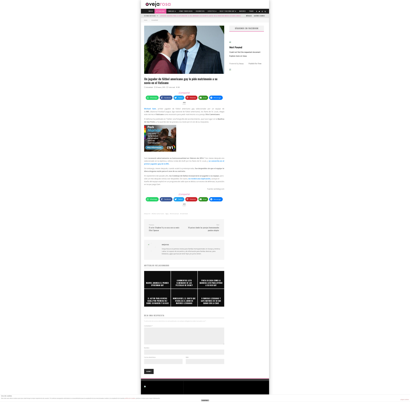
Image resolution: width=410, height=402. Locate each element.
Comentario (148, 326)
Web (187, 357)
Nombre (146, 348)
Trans (251, 11)
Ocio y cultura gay (227, 11)
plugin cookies (404, 399)
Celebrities (200, 11)
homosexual (175, 213)
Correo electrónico (150, 357)
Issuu (241, 63)
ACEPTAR (205, 400)
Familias (171, 11)
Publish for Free (255, 63)
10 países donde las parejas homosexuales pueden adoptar (203, 228)
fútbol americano (158, 213)
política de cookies (130, 398)
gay (167, 213)
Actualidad (160, 11)
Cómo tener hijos (186, 11)
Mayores (242, 11)
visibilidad (184, 213)
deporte (147, 213)
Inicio (151, 11)
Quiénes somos (259, 16)
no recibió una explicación (199, 179)
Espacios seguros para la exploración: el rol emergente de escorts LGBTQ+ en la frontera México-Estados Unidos (200, 16)
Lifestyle (211, 11)
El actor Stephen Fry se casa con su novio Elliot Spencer (164, 228)
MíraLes (249, 16)
